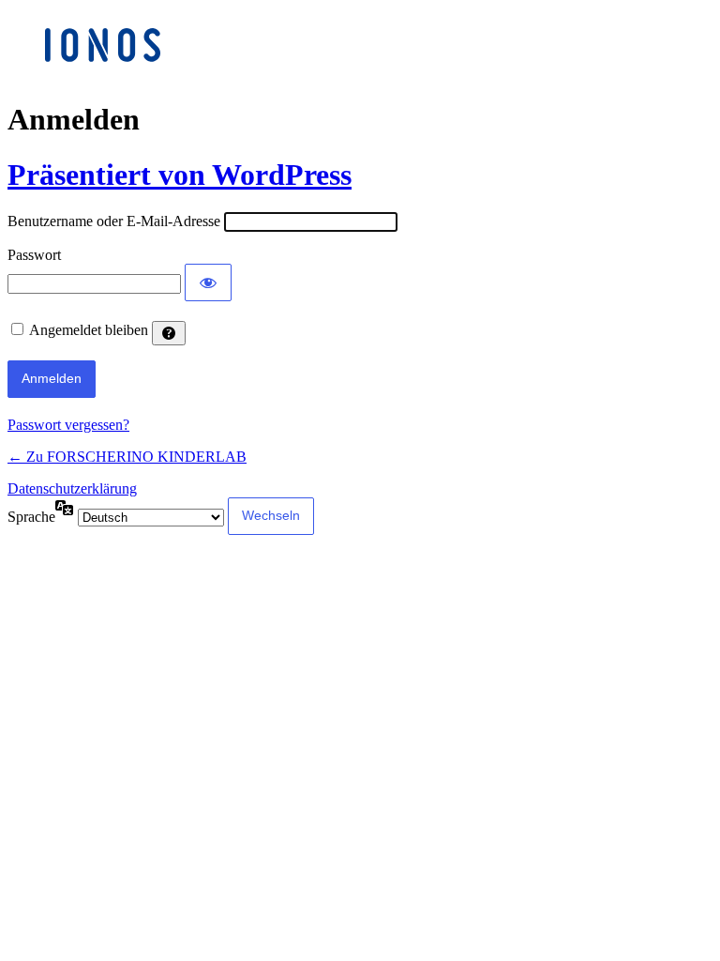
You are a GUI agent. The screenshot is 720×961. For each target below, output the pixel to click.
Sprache (31, 517)
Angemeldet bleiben (88, 330)
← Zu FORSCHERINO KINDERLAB (127, 457)
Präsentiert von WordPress (180, 174)
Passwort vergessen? (68, 425)
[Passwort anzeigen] (208, 282)
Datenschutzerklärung (72, 488)
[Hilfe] (169, 333)
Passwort (34, 255)
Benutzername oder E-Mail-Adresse (114, 221)
